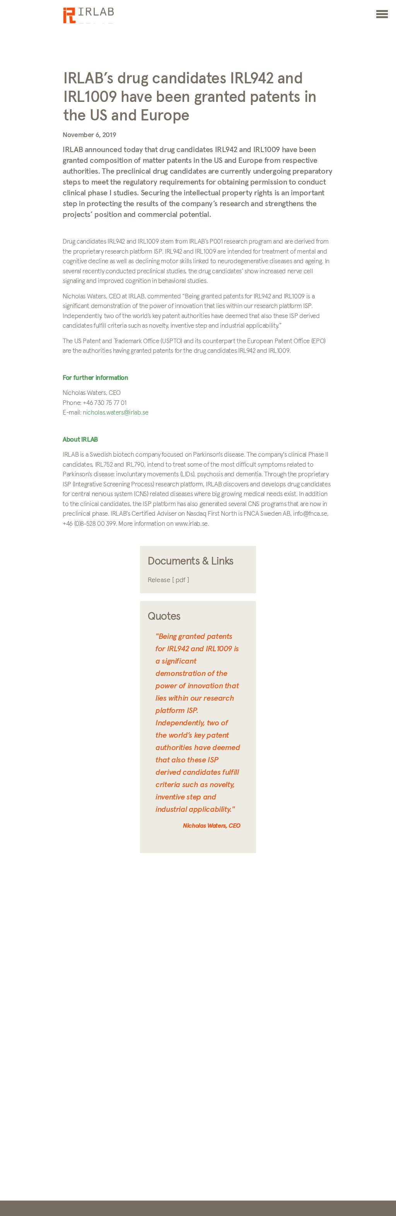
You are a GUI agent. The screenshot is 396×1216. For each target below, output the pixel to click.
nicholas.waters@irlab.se (115, 413)
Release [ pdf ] (168, 580)
